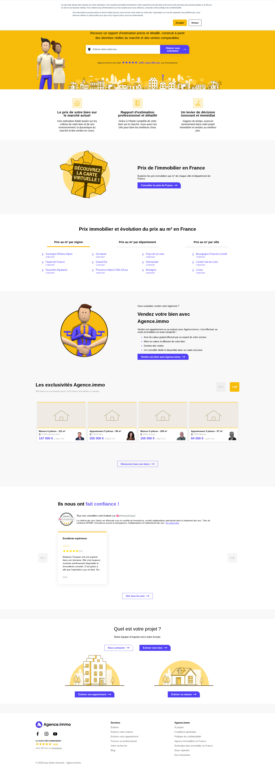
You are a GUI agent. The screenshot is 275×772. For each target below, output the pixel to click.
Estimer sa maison (181, 694)
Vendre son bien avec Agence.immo (160, 356)
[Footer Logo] (53, 725)
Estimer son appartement (92, 694)
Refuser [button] (195, 22)
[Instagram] (46, 734)
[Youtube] (55, 734)
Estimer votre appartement (124, 736)
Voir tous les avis (135, 596)
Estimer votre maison (122, 732)
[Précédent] (221, 387)
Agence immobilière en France (190, 741)
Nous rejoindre (182, 750)
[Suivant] (234, 387)
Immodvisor (171, 62)
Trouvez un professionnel (124, 741)
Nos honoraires (182, 755)
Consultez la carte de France (157, 185)
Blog (113, 750)
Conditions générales (185, 732)
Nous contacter (116, 647)
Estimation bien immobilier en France (193, 745)
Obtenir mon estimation (173, 49)
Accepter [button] (180, 22)
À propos (179, 727)
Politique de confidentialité (187, 736)
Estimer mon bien (152, 647)
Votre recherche (119, 745)
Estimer (115, 727)
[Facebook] (38, 734)
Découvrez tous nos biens (135, 464)
